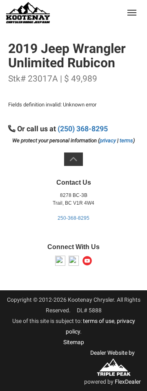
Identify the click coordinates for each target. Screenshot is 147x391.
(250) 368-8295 (83, 128)
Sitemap (73, 342)
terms (126, 140)
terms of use (98, 321)
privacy (108, 140)
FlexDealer (128, 381)
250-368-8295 (73, 218)
